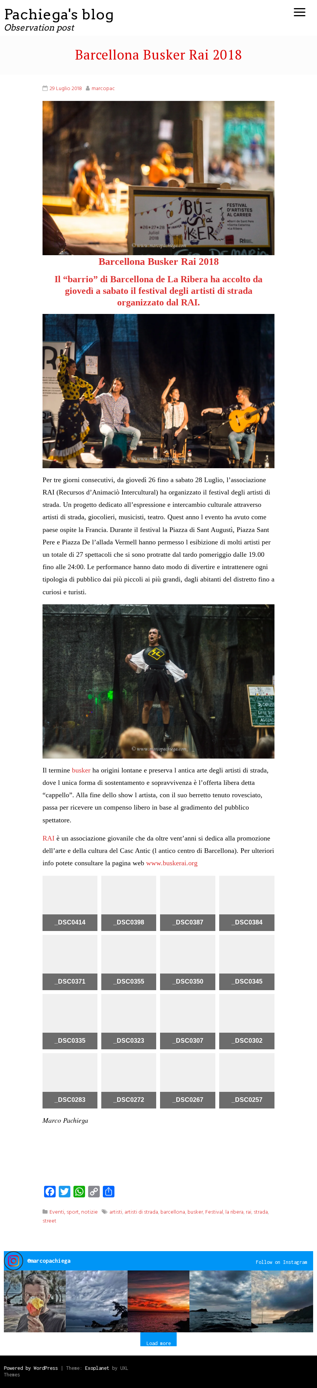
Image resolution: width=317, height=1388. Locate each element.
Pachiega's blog (59, 14)
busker (80, 770)
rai (248, 1212)
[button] (35, 1301)
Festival (214, 1212)
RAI (49, 838)
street (49, 1221)
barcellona (172, 1212)
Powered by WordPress (31, 1368)
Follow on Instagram (281, 1262)
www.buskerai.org (172, 863)
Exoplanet (97, 1368)
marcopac (103, 88)
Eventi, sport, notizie (73, 1212)
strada (261, 1212)
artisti (115, 1212)
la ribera (234, 1212)
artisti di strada (141, 1212)
